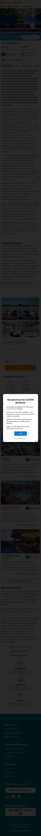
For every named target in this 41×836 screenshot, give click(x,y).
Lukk (20, 433)
